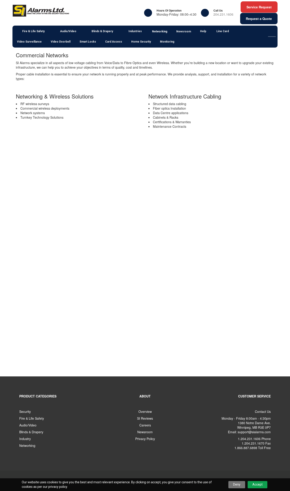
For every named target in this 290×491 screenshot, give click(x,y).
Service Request (259, 7)
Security (25, 411)
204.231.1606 (223, 14)
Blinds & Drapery (31, 432)
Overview (145, 411)
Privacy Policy (145, 438)
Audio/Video (27, 425)
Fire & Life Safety (31, 418)
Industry (25, 438)
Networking (27, 445)
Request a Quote (259, 18)
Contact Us (263, 411)
